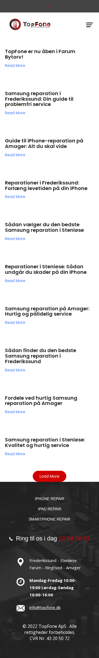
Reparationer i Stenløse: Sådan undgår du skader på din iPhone (46, 269)
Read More (15, 65)
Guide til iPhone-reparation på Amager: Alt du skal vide (44, 143)
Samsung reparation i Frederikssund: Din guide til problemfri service (39, 99)
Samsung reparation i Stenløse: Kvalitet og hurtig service (45, 442)
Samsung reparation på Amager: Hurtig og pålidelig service (47, 311)
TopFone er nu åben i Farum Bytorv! (40, 54)
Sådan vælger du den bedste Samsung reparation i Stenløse (44, 227)
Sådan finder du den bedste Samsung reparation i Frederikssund (40, 356)
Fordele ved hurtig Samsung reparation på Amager (41, 400)
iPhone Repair (49, 498)
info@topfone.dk (45, 607)
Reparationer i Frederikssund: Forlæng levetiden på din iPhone (46, 185)
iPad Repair (49, 509)
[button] (49, 476)
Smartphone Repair (49, 519)
